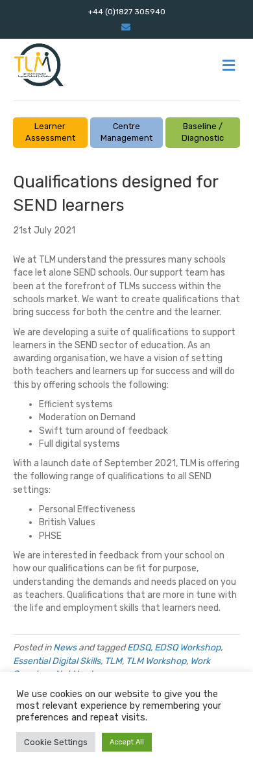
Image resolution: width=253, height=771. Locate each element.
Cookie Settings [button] (56, 742)
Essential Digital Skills (57, 661)
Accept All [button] (127, 742)
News (65, 647)
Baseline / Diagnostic (203, 132)
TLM (113, 661)
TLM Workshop (156, 661)
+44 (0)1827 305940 (126, 11)
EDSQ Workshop (187, 647)
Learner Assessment (50, 132)
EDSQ (139, 647)
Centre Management (126, 132)
